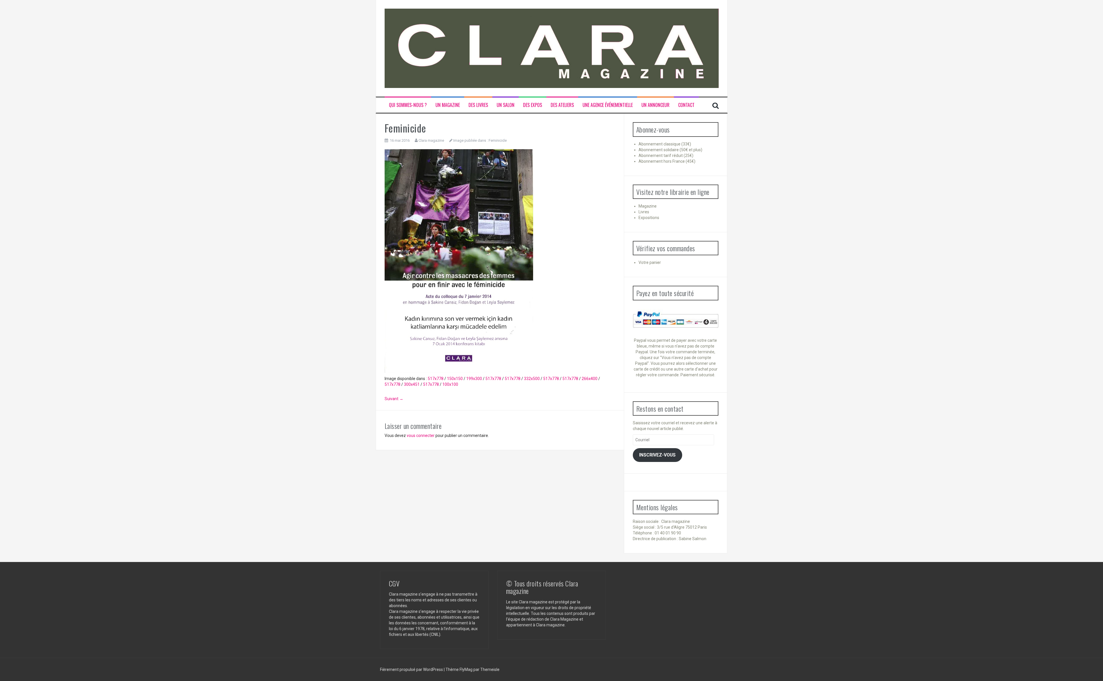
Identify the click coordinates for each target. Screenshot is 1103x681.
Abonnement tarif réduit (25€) (666, 155)
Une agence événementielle (608, 105)
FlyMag (466, 669)
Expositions (649, 217)
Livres (644, 212)
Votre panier (650, 262)
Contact (686, 105)
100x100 (450, 384)
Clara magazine (431, 140)
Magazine (648, 206)
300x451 (412, 384)
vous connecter (421, 435)
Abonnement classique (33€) (665, 144)
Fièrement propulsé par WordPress (412, 669)
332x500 (532, 378)
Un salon (505, 105)
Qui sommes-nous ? (408, 105)
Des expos (532, 105)
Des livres (478, 105)
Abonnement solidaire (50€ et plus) (670, 149)
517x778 (435, 378)
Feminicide (498, 140)
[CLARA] (552, 48)
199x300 (474, 378)
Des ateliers (562, 105)
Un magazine (447, 105)
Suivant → (394, 398)
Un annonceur (655, 105)
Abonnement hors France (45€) (667, 161)
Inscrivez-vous (657, 455)
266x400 (589, 378)
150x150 (455, 378)
